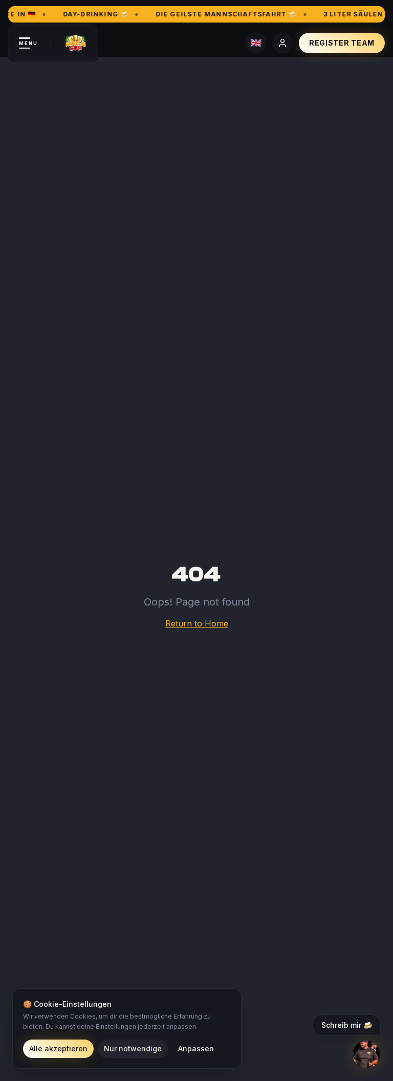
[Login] (282, 43)
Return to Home (196, 623)
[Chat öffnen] (366, 1054)
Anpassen (196, 1048)
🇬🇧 (255, 42)
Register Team (342, 42)
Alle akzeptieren (58, 1048)
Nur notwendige (133, 1048)
